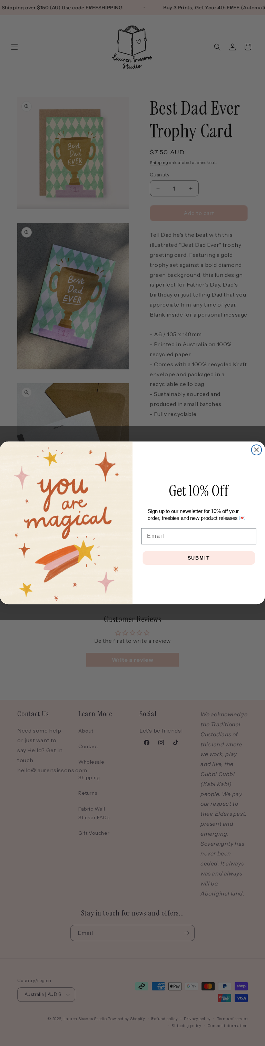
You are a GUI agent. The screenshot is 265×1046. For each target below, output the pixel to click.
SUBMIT (199, 558)
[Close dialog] (257, 450)
